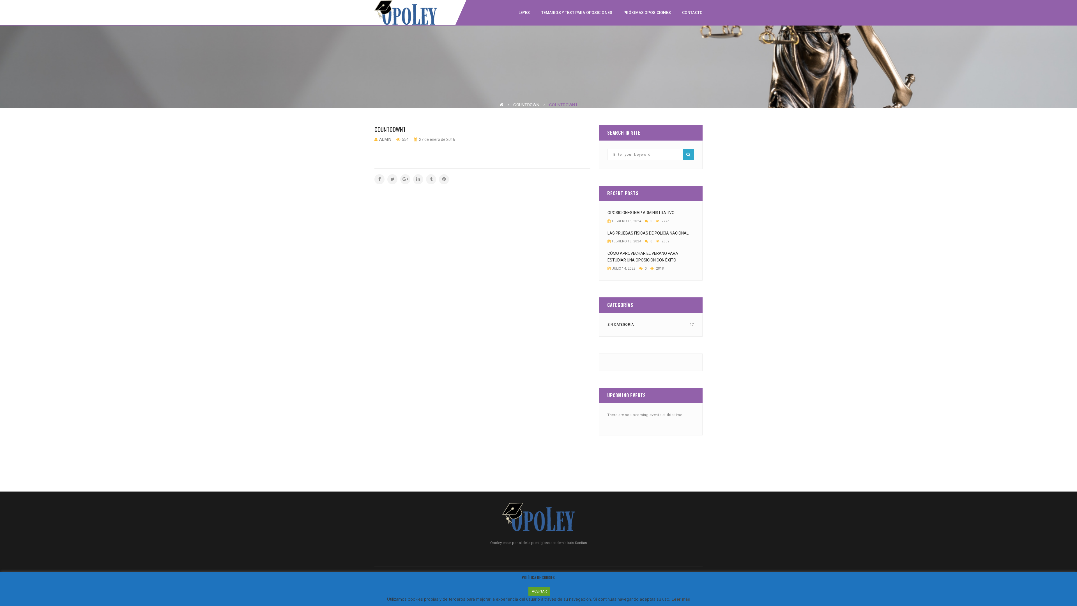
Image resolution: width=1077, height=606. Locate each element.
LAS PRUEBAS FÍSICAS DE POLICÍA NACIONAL (648, 233)
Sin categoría (620, 325)
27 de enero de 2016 (436, 139)
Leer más (680, 599)
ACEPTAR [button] (539, 591)
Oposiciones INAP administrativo (641, 212)
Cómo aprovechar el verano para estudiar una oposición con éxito (642, 256)
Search (688, 154)
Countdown (526, 104)
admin (385, 139)
